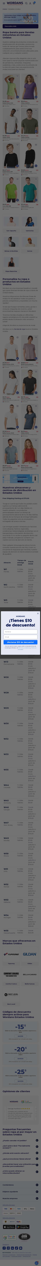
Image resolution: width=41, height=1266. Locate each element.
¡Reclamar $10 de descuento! (20, 642)
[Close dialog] (37, 613)
